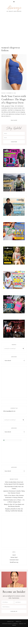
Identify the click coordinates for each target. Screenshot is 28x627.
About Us (18, 621)
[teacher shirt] (14, 288)
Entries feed (14, 557)
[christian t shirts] (14, 215)
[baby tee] (14, 313)
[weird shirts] (14, 166)
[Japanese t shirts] (14, 239)
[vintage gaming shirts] (14, 337)
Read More (14, 120)
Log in (14, 555)
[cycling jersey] (14, 191)
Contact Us (10, 621)
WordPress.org (14, 562)
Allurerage (14, 8)
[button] (14, 1)
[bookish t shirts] (14, 264)
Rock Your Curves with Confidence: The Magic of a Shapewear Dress (13, 99)
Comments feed (14, 559)
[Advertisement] (14, 30)
